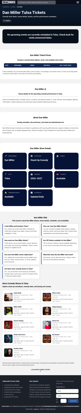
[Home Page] (8, 2)
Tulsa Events (5, 7)
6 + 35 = (57, 401)
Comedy (13, 7)
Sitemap (36, 409)
